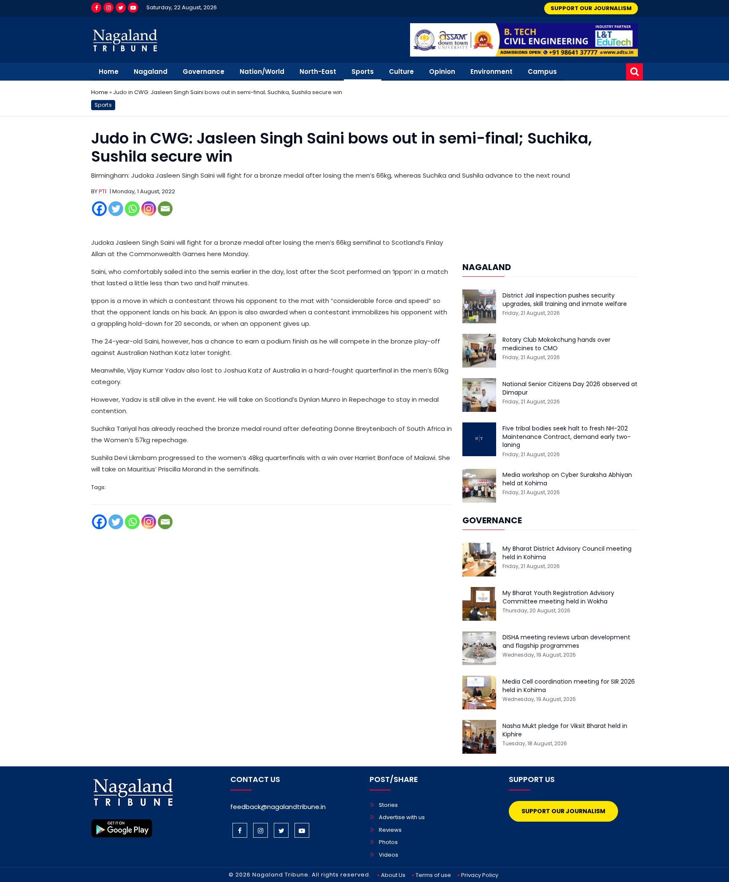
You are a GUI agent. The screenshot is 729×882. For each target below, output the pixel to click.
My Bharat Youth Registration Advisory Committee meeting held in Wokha (558, 597)
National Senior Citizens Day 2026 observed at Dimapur (569, 388)
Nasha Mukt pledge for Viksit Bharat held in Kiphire (564, 730)
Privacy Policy (479, 875)
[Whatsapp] (132, 208)
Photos (388, 842)
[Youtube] (133, 8)
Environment (491, 71)
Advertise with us (402, 817)
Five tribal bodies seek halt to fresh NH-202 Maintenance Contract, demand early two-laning (566, 437)
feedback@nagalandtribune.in (278, 806)
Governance (203, 71)
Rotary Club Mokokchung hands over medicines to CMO (556, 344)
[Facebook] (96, 8)
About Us (393, 875)
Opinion (442, 71)
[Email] (165, 208)
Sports (362, 71)
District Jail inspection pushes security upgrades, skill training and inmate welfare (564, 300)
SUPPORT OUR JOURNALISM (591, 8)
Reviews (390, 830)
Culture (401, 71)
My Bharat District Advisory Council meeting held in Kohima (567, 553)
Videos (388, 855)
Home (109, 71)
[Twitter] (121, 8)
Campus (542, 71)
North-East (318, 71)
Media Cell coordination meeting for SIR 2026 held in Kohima (568, 686)
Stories (388, 805)
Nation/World (262, 71)
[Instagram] (108, 8)
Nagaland (150, 71)
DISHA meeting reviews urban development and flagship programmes (566, 641)
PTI (102, 191)
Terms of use (433, 875)
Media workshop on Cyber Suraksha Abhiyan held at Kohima (567, 479)
